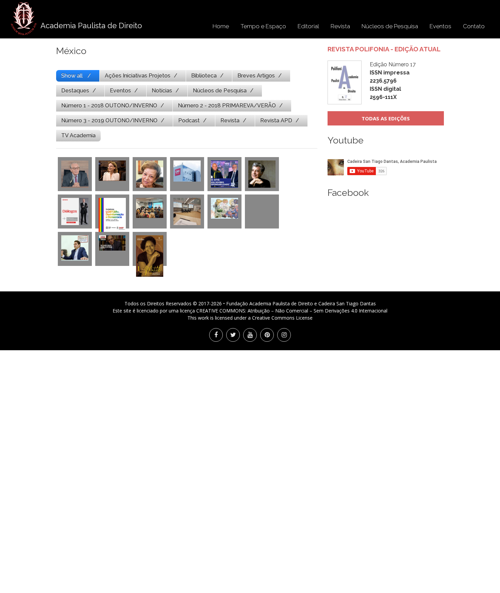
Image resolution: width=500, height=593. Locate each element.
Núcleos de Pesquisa (390, 26)
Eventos (440, 26)
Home (221, 26)
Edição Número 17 (393, 80)
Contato (474, 26)
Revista (340, 26)
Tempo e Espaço (263, 26)
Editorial (308, 26)
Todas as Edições (386, 118)
